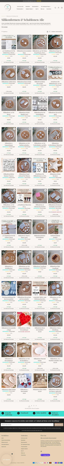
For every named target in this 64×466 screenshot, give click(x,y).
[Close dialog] (62, 215)
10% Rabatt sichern (21, 247)
